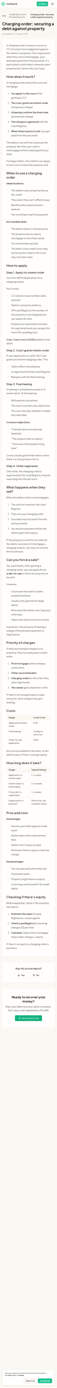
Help (4, 16)
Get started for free (30, 1018)
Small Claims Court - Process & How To (18, 15)
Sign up (44, 4)
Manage (20, 1375)
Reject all (30, 1381)
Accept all (45, 1381)
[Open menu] (52, 4)
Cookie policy (11, 1375)
